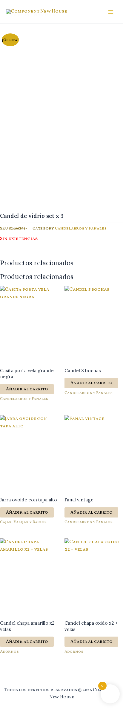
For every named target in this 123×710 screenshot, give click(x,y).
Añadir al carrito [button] (27, 389)
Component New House (32, 14)
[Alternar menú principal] (110, 12)
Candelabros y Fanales (81, 228)
